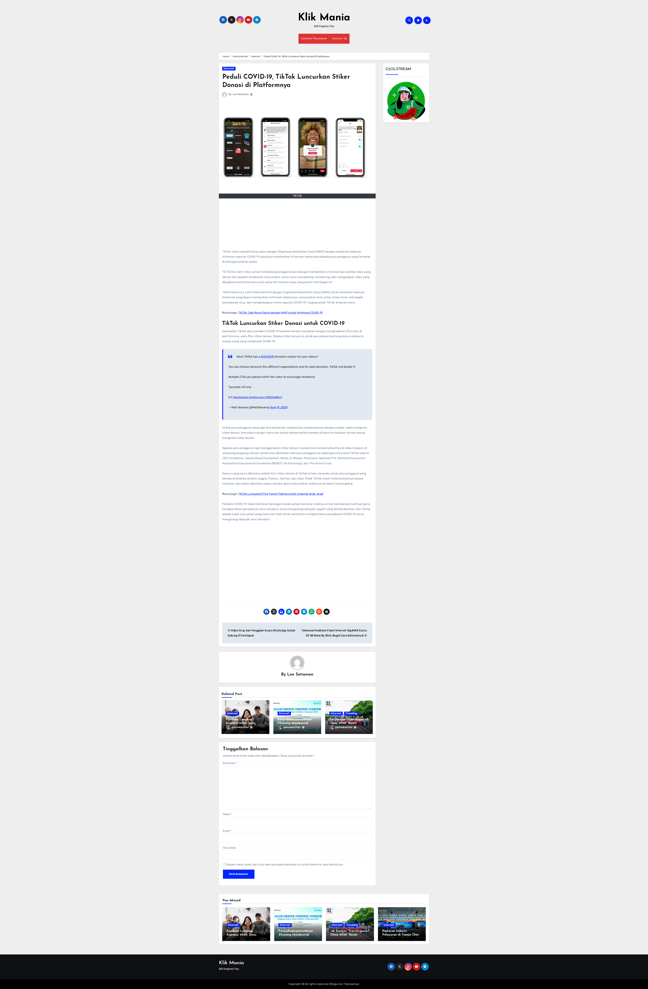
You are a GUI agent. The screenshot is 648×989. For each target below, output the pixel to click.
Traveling (351, 713)
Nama (227, 814)
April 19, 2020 (278, 407)
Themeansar (351, 984)
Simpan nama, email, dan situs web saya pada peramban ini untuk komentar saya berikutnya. (284, 864)
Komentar (230, 763)
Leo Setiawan (241, 94)
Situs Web (229, 847)
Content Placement (314, 38)
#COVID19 (267, 356)
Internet (229, 68)
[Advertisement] (298, 225)
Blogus (334, 984)
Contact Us (339, 38)
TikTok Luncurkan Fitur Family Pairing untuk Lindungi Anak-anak (280, 494)
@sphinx (238, 397)
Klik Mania (324, 18)
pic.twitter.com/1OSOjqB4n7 (263, 397)
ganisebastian (240, 727)
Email (227, 831)
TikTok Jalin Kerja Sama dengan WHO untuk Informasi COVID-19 (280, 312)
